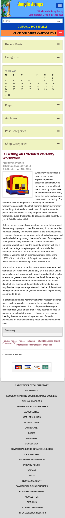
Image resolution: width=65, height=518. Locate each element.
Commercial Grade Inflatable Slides (32, 449)
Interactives (31, 422)
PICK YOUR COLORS (32, 401)
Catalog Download (32, 507)
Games (31, 433)
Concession (31, 444)
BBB (12, 364)
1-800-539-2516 (37, 26)
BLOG (31, 476)
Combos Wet (32, 428)
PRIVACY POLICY (31, 465)
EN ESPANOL (31, 390)
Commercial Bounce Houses (32, 406)
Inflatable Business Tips (32, 513)
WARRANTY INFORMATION (32, 460)
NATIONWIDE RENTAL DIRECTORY (31, 385)
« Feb (7, 94)
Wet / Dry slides (32, 417)
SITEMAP (31, 470)
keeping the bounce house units (44, 303)
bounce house (10, 341)
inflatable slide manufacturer (29, 345)
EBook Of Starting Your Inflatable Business (31, 396)
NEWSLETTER (31, 497)
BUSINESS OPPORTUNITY (31, 491)
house (22, 341)
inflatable (31, 341)
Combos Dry (32, 438)
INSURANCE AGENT (32, 481)
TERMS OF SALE (32, 454)
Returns (32, 502)
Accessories (31, 412)
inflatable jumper (45, 341)
